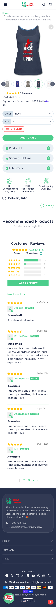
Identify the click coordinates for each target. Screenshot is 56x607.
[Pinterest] (28, 575)
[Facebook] (6, 575)
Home (5, 13)
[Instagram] (17, 575)
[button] (9, 4)
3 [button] (29, 480)
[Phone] (49, 575)
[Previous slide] (3, 84)
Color (8, 113)
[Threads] (38, 575)
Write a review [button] (28, 283)
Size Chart (16, 128)
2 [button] (24, 480)
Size (7, 121)
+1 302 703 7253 (17, 522)
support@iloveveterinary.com (25, 527)
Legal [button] (6, 559)
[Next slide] (52, 84)
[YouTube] (33, 575)
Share (49, 205)
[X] (12, 575)
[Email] (44, 575)
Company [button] (8, 550)
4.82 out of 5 (36, 250)
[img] (14, 303)
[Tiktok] (22, 575)
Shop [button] (6, 541)
